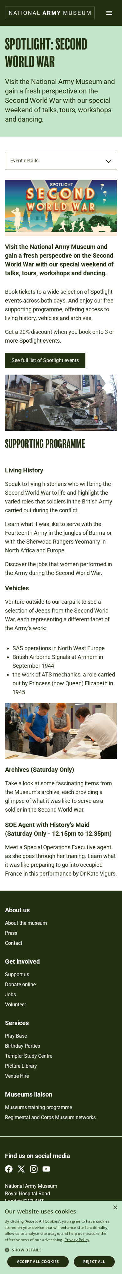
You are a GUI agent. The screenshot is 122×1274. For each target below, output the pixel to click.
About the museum (26, 923)
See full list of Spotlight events (45, 360)
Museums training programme (38, 1107)
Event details (24, 161)
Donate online (20, 984)
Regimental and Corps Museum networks (50, 1117)
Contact (13, 943)
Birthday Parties (22, 1046)
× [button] (115, 1207)
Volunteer (15, 1005)
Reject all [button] (94, 1261)
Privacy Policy (76, 1239)
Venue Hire (17, 1076)
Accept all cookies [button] (38, 1261)
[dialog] (61, 1237)
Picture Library (21, 1066)
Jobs (10, 995)
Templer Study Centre (28, 1056)
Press (11, 933)
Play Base (16, 1036)
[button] (61, 1249)
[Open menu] (109, 12)
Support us (17, 974)
